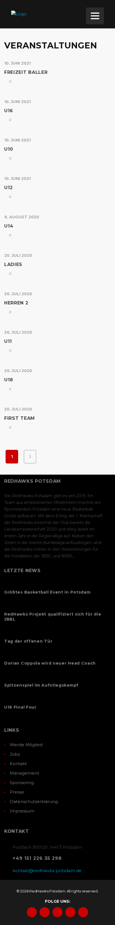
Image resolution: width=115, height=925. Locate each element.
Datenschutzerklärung (34, 801)
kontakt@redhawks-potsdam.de (47, 870)
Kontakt (18, 763)
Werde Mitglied (26, 744)
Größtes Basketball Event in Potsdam (47, 592)
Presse (17, 792)
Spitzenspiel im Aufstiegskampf (41, 685)
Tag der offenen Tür (28, 641)
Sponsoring (22, 782)
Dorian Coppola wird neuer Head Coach (50, 663)
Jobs (15, 754)
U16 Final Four (20, 707)
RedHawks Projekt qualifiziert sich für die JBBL (52, 617)
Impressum (22, 811)
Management (24, 773)
